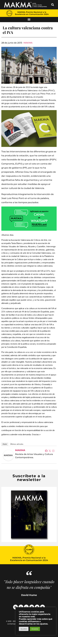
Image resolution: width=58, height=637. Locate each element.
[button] (52, 4)
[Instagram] (53, 450)
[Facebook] (46, 450)
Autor (5, 444)
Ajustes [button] (24, 629)
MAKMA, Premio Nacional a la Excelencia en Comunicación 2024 (32, 13)
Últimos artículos (16, 444)
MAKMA (28, 42)
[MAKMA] (8, 455)
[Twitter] (49, 450)
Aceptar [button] (34, 629)
